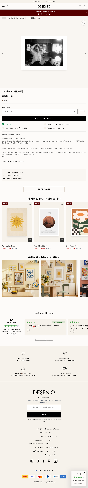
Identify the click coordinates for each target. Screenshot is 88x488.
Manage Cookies (51, 455)
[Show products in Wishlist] (80, 6)
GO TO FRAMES (44, 189)
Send (44, 415)
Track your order (51, 436)
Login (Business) (37, 451)
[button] (82, 111)
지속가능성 (39, 440)
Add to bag (44, 118)
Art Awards (39, 447)
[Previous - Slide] (2, 53)
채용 (41, 436)
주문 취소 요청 (50, 451)
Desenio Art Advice (52, 429)
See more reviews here (44, 340)
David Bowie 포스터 (35, 18)
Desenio (50, 482)
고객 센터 (48, 433)
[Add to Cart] (30, 240)
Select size (6, 107)
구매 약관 (48, 440)
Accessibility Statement (34, 444)
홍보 (41, 433)
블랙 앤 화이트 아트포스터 (17, 18)
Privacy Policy (41, 420)
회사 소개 (39, 429)
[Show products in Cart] (84, 6)
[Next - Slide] (85, 53)
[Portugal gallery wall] (20, 278)
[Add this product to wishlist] (83, 22)
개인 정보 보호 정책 (51, 447)
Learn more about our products (13, 161)
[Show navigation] (3, 6)
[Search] (8, 6)
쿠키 (46, 444)
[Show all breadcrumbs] (4, 18)
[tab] (14, 87)
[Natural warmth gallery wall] (59, 278)
